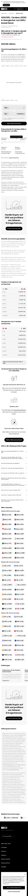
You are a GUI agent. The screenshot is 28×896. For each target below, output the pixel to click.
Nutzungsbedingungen (8, 764)
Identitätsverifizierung (20, 410)
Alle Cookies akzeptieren (14, 887)
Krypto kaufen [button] (5, 859)
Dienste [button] (3, 851)
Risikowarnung (21, 764)
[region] (14, 884)
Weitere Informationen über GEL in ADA (13, 362)
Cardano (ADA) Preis (14, 157)
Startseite (4, 13)
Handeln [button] (3, 867)
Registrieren (20, 9)
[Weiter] (26, 818)
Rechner (11, 13)
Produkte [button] (4, 847)
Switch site (6, 5)
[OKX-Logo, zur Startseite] (4, 9)
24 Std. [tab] (7, 65)
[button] (15, 9)
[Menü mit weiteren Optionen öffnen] (26, 9)
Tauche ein (5, 680)
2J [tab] (24, 65)
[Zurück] (2, 818)
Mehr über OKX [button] (5, 843)
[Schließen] (25, 874)
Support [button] (3, 855)
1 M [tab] (16, 65)
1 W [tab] (12, 65)
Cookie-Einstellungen (14, 891)
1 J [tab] (20, 65)
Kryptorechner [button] (5, 863)
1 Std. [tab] (3, 65)
